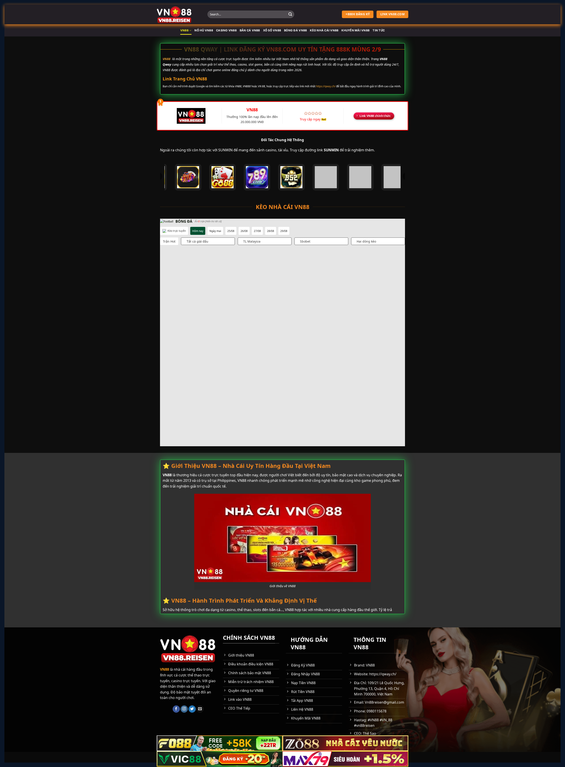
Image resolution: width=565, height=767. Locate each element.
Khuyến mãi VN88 (355, 30)
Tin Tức (379, 30)
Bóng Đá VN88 (295, 30)
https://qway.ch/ (325, 86)
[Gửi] (290, 14)
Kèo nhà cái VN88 (324, 30)
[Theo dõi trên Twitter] (192, 709)
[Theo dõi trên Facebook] (176, 709)
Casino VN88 (226, 30)
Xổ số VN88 (272, 30)
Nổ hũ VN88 (203, 30)
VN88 (184, 30)
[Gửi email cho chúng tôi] (200, 709)
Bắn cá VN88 (250, 30)
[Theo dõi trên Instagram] (184, 709)
